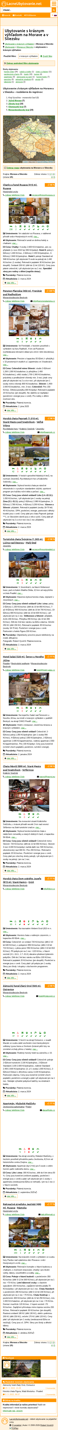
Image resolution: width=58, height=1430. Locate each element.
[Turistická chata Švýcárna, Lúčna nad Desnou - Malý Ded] (29, 565)
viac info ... (11, 283)
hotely (26, 74)
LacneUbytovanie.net (18, 1419)
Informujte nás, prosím (13, 1411)
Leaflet (25, 162)
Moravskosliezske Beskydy (15, 297)
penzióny (7, 79)
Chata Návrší (14, 766)
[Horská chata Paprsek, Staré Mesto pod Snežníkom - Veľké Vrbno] (29, 450)
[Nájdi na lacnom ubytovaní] (54, 9)
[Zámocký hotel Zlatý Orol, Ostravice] (29, 1014)
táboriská (7, 82)
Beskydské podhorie (20, 663)
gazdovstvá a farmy (12, 74)
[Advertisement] (29, 22)
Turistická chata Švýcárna (22, 539)
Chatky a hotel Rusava (20, 184)
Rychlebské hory (10, 429)
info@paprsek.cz (47, 432)
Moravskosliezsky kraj (18, 110)
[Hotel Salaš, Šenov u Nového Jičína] (29, 689)
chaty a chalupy (42, 72)
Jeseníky (40, 429)
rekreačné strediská (23, 79)
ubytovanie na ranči (24, 77)
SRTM (50, 162)
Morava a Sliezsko (25, 47)
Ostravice (8, 989)
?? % (52, 657)
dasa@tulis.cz (48, 1110)
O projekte (16, 1425)
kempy (36, 74)
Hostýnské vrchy (10, 191)
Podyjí (28, 1107)
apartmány (8, 77)
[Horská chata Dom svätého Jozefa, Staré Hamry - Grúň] (29, 905)
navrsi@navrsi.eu (47, 776)
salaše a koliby (25, 72)
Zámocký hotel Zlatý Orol (21, 985)
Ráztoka (22, 1207)
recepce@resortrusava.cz (43, 195)
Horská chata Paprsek (20, 418)
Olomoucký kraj (15, 107)
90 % (52, 539)
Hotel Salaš (14, 656)
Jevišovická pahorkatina (13, 1107)
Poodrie (6, 663)
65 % (52, 185)
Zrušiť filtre (47, 56)
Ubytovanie (10, 47)
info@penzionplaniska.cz (44, 301)
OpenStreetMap (42, 162)
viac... (36, 236)
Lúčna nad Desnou (13, 542)
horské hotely (41, 77)
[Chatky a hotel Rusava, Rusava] (29, 211)
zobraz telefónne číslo (14, 195)
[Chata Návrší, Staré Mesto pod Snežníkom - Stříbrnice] (29, 795)
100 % (52, 291)
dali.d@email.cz (48, 1214)
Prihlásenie (31, 15)
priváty (38, 79)
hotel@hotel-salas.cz (46, 670)
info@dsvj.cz (49, 889)
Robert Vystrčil (46, 1425)
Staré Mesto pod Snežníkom (19, 421)
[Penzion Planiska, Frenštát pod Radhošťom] (29, 320)
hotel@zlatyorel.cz (47, 996)
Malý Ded (31, 542)
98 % (52, 418)
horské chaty (9, 72)
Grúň (31, 882)
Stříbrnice (28, 769)
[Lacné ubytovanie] (4, 1421)
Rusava (7, 188)
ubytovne (19, 82)
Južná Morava (15, 100)
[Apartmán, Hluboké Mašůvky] (29, 1129)
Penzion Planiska (17, 290)
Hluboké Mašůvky (26, 1103)
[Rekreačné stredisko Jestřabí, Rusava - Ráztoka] (29, 1232)
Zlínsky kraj (13, 104)
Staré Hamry (20, 882)
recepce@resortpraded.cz (43, 549)
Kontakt (18, 15)
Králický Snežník (27, 429)
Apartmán (8, 1103)
